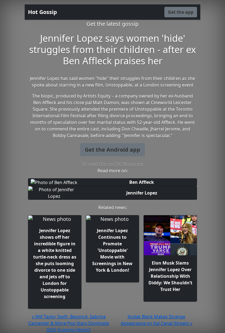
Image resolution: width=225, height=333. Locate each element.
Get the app (180, 12)
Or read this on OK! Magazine (112, 164)
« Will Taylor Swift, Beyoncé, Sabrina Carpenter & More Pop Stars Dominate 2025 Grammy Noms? (68, 323)
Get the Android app (112, 149)
